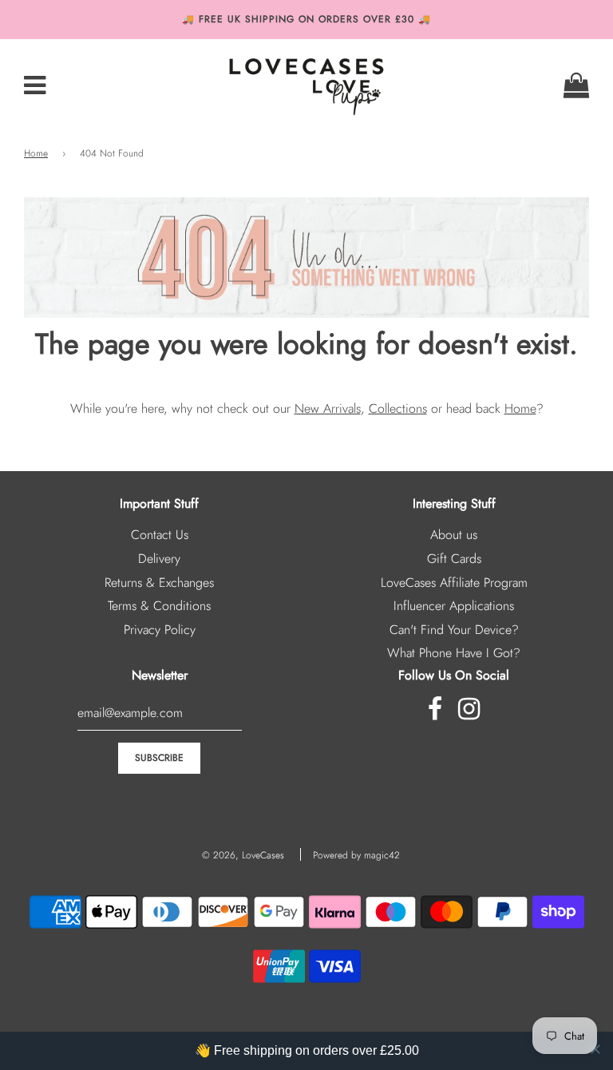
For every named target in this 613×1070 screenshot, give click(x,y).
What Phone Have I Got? (453, 653)
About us (453, 534)
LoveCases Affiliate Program (454, 582)
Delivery (159, 558)
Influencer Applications (454, 605)
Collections (398, 408)
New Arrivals (328, 408)
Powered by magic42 (356, 855)
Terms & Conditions (159, 605)
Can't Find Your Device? (454, 629)
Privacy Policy (160, 629)
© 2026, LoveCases (243, 855)
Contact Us (159, 534)
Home (36, 153)
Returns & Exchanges (159, 582)
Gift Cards (454, 558)
